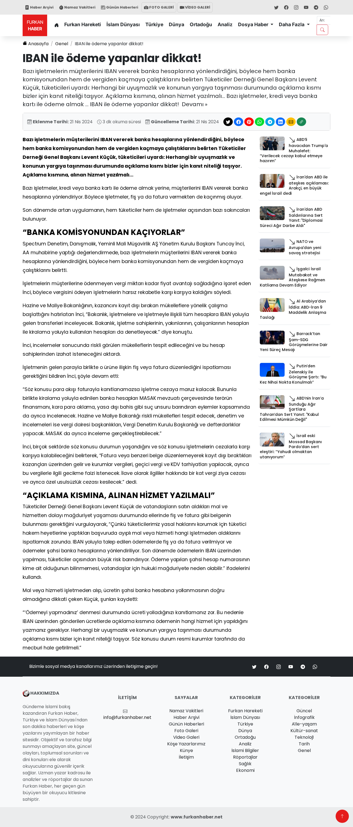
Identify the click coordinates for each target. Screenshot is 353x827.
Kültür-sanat (304, 730)
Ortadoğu (201, 24)
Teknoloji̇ (304, 737)
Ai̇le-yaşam (304, 724)
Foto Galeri (186, 730)
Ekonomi (245, 770)
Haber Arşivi (41, 7)
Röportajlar (245, 757)
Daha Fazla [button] (292, 24)
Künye (186, 750)
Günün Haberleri (121, 7)
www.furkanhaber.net (197, 817)
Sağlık (245, 764)
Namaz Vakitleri (79, 7)
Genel (61, 44)
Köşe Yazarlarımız (186, 744)
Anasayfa (38, 44)
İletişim (186, 757)
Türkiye (154, 24)
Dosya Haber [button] (253, 24)
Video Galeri (186, 737)
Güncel (304, 711)
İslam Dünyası (123, 24)
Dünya (176, 24)
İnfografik (304, 717)
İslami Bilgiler (245, 750)
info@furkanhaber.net (127, 717)
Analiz (225, 24)
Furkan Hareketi (82, 24)
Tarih (304, 744)
